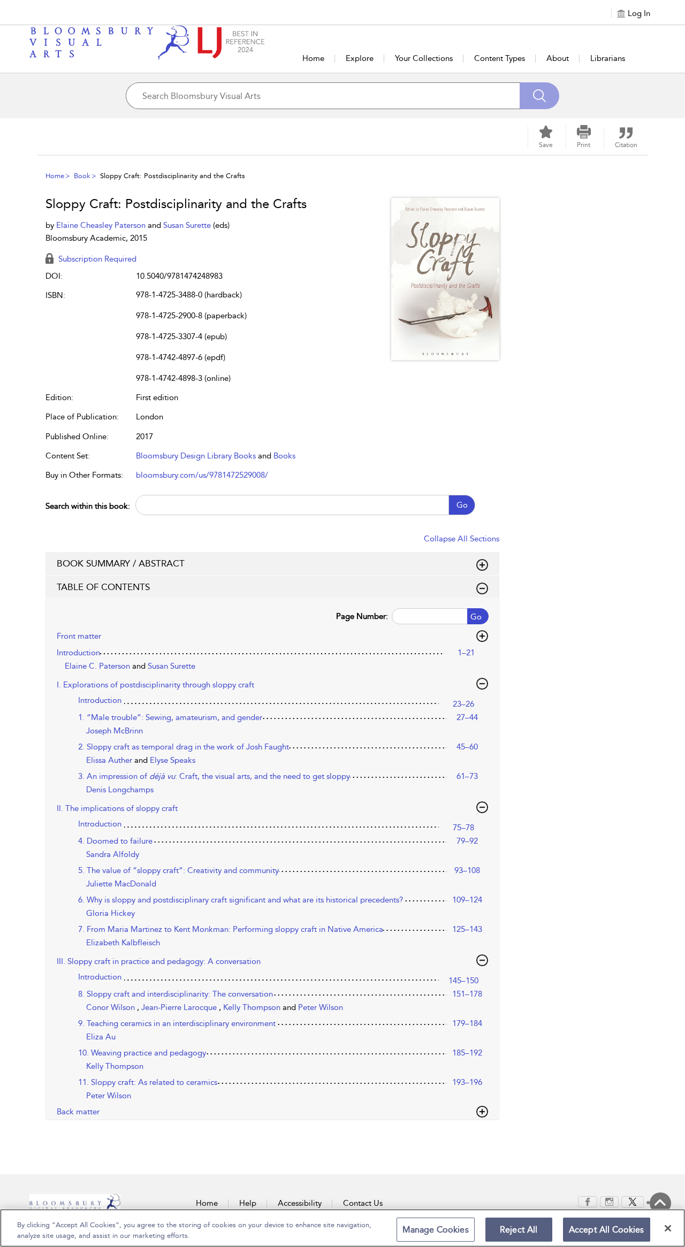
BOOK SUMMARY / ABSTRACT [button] (121, 563)
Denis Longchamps (120, 789)
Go (462, 505)
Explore (360, 58)
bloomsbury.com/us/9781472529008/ (202, 475)
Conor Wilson (111, 1007)
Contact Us (363, 1203)
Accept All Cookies (606, 1230)
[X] (632, 1201)
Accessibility (300, 1203)
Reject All (519, 1230)
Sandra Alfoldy (112, 854)
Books (284, 456)
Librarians (607, 58)
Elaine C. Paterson (98, 666)
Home (313, 58)
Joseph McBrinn (114, 731)
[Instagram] (609, 1201)
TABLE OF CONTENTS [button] (103, 587)
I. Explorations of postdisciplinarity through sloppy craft (155, 685)
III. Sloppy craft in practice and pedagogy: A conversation (159, 961)
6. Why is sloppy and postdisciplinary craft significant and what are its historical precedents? (240, 900)
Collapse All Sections (461, 539)
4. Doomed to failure (115, 841)
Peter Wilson (320, 1007)
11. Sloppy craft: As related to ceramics (147, 1082)
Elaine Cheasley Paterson (102, 225)
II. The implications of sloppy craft (117, 808)
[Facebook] (588, 1201)
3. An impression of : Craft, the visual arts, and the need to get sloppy (214, 776)
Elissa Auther (110, 760)
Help (247, 1203)
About (557, 58)
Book (82, 176)
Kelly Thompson (253, 1007)
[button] (584, 137)
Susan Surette (188, 225)
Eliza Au (101, 1037)
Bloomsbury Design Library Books (196, 456)
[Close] (668, 1228)
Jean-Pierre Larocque (180, 1007)
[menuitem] (587, 1201)
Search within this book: (87, 506)
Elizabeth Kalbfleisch (123, 942)
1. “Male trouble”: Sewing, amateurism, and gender (170, 717)
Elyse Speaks (172, 760)
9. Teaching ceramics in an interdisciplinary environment (177, 1023)
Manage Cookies (435, 1230)
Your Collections (424, 58)
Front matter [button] (79, 636)
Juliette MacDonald (121, 884)
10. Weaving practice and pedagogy (142, 1053)
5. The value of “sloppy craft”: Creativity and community (178, 870)
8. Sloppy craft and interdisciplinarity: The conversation (175, 994)
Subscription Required (96, 259)
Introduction (78, 652)
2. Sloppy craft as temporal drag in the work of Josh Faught (183, 747)
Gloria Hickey (110, 913)
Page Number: (362, 616)
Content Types (499, 58)
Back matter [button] (78, 1111)
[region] (342, 1228)
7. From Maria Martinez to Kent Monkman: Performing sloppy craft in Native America (230, 929)
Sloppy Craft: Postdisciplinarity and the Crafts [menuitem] (172, 176)
